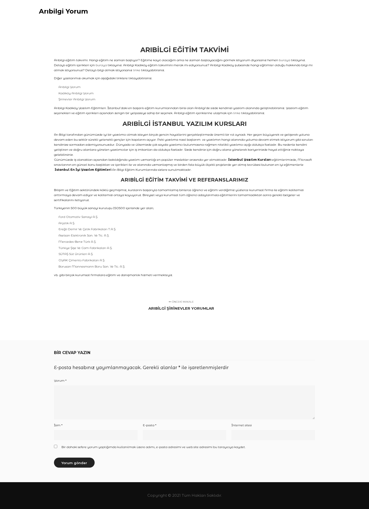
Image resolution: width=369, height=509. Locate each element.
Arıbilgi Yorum (63, 11)
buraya (284, 60)
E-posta (149, 425)
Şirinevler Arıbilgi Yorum (76, 99)
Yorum (60, 380)
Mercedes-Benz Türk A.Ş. (77, 241)
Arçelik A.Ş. (66, 223)
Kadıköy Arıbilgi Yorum (76, 93)
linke (136, 70)
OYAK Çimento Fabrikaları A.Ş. (81, 260)
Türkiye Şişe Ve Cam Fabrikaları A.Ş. (85, 248)
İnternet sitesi (241, 425)
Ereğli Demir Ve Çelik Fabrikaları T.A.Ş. (87, 229)
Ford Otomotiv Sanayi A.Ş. (78, 217)
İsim (58, 425)
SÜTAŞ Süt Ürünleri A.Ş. (75, 254)
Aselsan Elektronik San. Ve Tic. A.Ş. (83, 235)
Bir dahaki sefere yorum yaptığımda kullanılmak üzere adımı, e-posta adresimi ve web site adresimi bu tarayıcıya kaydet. (154, 447)
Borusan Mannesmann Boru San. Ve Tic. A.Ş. (91, 266)
